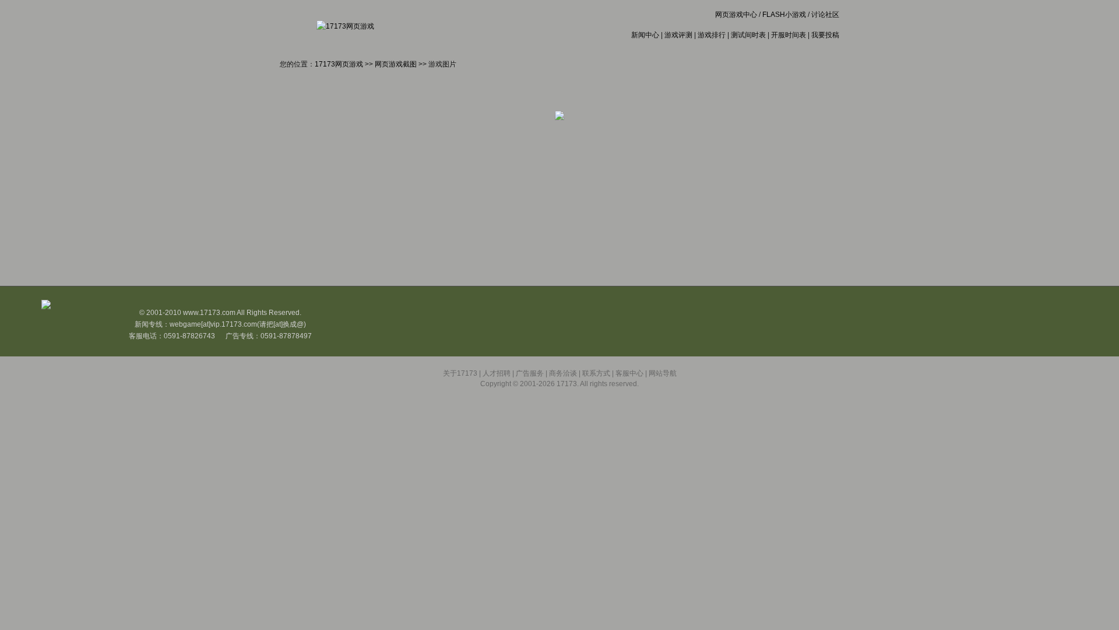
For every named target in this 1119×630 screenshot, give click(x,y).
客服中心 (629, 373)
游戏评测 (678, 35)
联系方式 (596, 373)
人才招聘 (497, 373)
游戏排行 (712, 35)
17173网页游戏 (339, 64)
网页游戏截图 (396, 64)
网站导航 (663, 373)
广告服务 (530, 373)
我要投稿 (825, 35)
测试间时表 (748, 35)
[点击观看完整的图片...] (559, 118)
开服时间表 (788, 35)
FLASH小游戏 (784, 14)
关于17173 (460, 373)
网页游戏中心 (736, 14)
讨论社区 (825, 14)
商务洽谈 (563, 373)
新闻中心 (645, 35)
